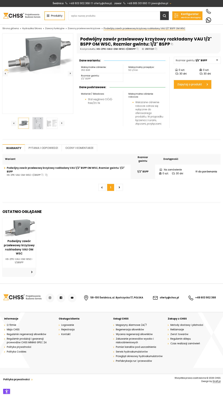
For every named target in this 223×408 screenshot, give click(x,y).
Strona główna (10, 28)
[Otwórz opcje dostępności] (6, 391)
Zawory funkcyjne (54, 28)
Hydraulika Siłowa (32, 28)
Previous (5, 73)
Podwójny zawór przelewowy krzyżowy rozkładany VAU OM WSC (19, 247)
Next (70, 73)
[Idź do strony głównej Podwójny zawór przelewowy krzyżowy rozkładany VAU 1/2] (21, 15)
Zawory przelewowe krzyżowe (84, 28)
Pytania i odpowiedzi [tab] (43, 148)
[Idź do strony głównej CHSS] (22, 298)
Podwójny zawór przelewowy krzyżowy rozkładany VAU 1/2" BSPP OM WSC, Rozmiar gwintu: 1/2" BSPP (66, 169)
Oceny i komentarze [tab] (79, 148)
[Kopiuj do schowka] (172, 44)
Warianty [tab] (13, 148)
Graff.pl (217, 381)
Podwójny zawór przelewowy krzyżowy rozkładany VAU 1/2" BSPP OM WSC (144, 28)
